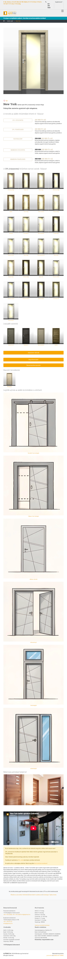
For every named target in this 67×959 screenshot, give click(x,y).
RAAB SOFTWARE (59, 955)
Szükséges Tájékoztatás (49, 894)
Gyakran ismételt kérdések (42, 925)
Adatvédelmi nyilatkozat (35, 894)
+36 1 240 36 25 (7, 921)
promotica (49, 955)
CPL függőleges (18, 129)
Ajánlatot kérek (33, 353)
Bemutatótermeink (33, 365)
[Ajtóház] (3, 21)
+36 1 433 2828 (7, 914)
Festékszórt (17, 139)
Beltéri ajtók (10, 21)
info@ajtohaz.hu (25, 914)
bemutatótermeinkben (40, 863)
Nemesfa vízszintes (18, 150)
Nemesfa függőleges (17, 159)
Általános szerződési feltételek (19, 894)
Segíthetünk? (33, 359)
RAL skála (20, 860)
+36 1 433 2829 (16, 914)
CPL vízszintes (17, 120)
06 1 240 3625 (49, 5)
